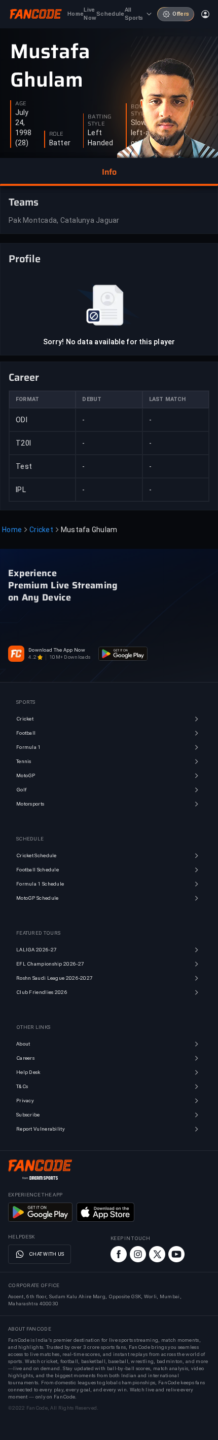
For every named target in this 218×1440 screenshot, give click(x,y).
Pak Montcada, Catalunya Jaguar (64, 220)
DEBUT (91, 399)
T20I (23, 443)
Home (12, 530)
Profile (25, 259)
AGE (20, 103)
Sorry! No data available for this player (109, 342)
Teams (24, 202)
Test (24, 466)
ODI (21, 420)
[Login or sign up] (205, 14)
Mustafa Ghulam (50, 65)
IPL (21, 490)
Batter (60, 143)
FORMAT (27, 399)
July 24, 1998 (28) (23, 127)
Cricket (41, 530)
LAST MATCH (167, 399)
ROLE (56, 134)
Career (24, 377)
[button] (109, 172)
